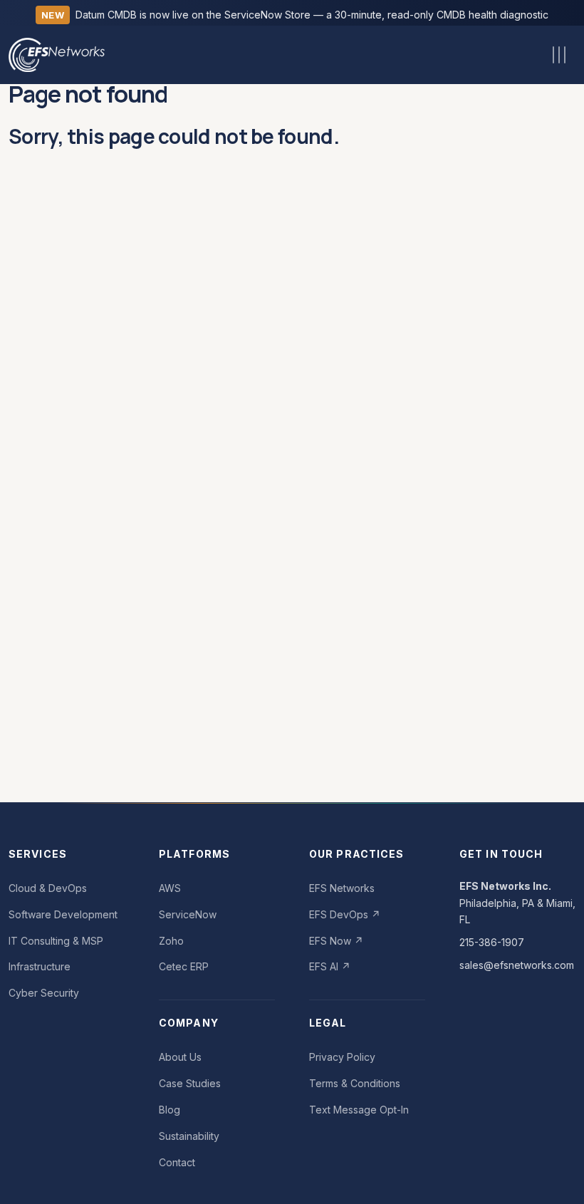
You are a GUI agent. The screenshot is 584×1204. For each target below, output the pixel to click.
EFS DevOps (344, 914)
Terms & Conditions (354, 1083)
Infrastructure (40, 966)
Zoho (171, 941)
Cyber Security (44, 993)
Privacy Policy (342, 1057)
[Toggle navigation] (559, 54)
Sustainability (189, 1136)
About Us (180, 1057)
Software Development (63, 914)
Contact (177, 1162)
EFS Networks (342, 888)
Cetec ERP (184, 966)
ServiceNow (188, 914)
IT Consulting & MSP (56, 941)
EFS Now (336, 941)
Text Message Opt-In (359, 1110)
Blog (169, 1110)
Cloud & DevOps (48, 888)
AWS (170, 888)
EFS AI (329, 966)
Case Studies (190, 1083)
